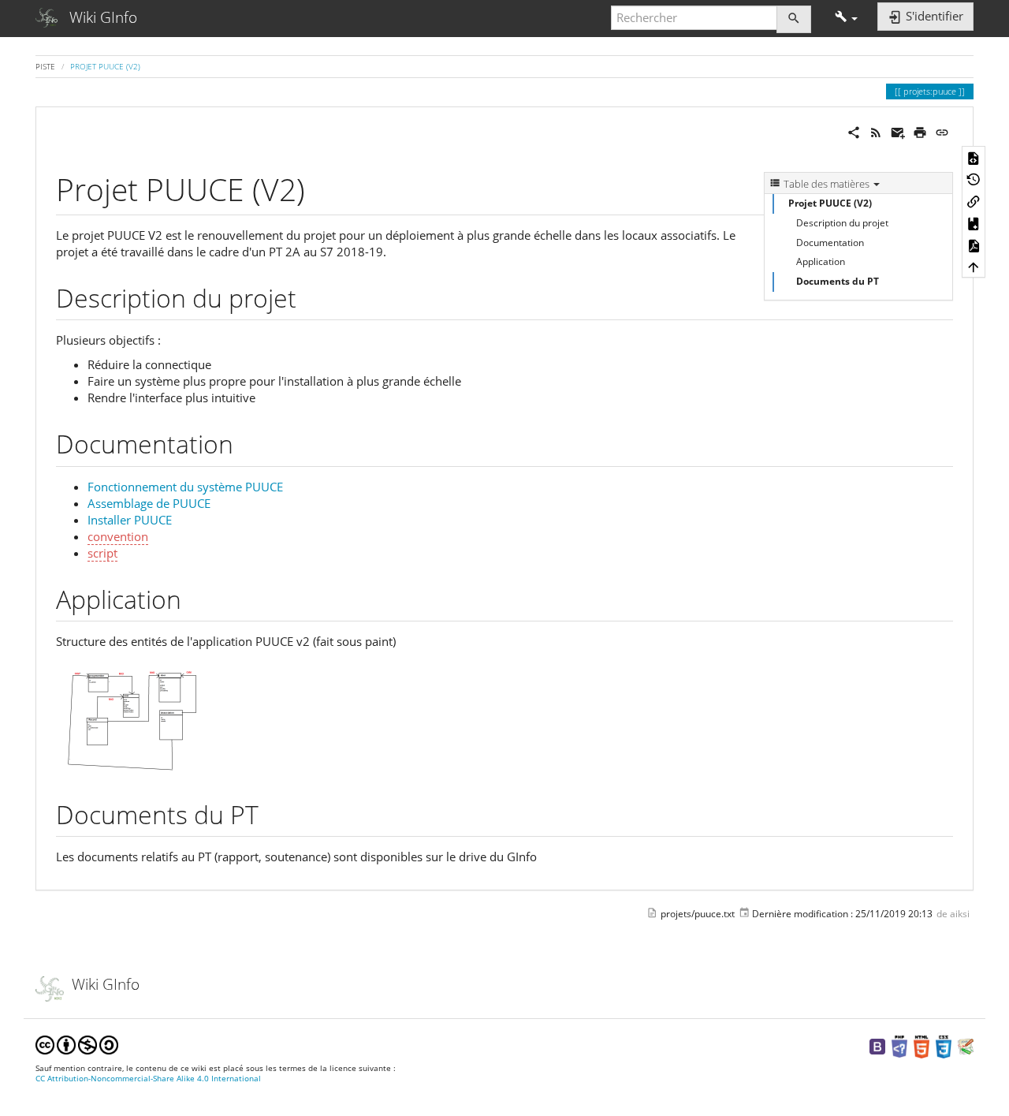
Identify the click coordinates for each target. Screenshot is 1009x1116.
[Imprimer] (920, 131)
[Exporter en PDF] (973, 244)
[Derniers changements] (876, 131)
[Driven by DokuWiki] (966, 1046)
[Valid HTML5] (921, 1046)
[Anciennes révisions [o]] (973, 179)
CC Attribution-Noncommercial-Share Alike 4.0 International (148, 1078)
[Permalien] (942, 131)
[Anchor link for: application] (194, 597)
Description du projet (842, 223)
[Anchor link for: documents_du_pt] (271, 813)
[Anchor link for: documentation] (246, 442)
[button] (846, 17)
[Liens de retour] (973, 201)
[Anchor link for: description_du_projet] (309, 296)
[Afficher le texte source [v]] (973, 157)
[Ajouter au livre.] (973, 223)
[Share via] (854, 131)
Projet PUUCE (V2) (105, 66)
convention (117, 536)
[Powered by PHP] (899, 1046)
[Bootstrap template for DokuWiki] (877, 1046)
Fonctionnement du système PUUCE (185, 487)
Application (820, 261)
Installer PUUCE (129, 520)
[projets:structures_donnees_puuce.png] (135, 716)
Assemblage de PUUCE (148, 503)
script (102, 553)
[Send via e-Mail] (898, 131)
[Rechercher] (793, 19)
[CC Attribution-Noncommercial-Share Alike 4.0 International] (76, 1044)
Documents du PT (837, 281)
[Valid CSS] (943, 1046)
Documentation (830, 242)
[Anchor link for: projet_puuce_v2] (320, 187)
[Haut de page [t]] (973, 266)
